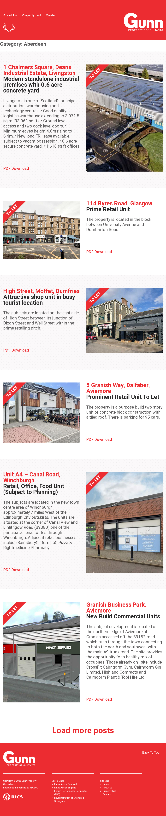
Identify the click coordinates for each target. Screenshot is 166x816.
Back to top (151, 752)
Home (106, 784)
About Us (10, 15)
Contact (52, 15)
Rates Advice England (65, 787)
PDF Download (16, 168)
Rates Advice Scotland (65, 784)
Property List (31, 15)
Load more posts (83, 731)
